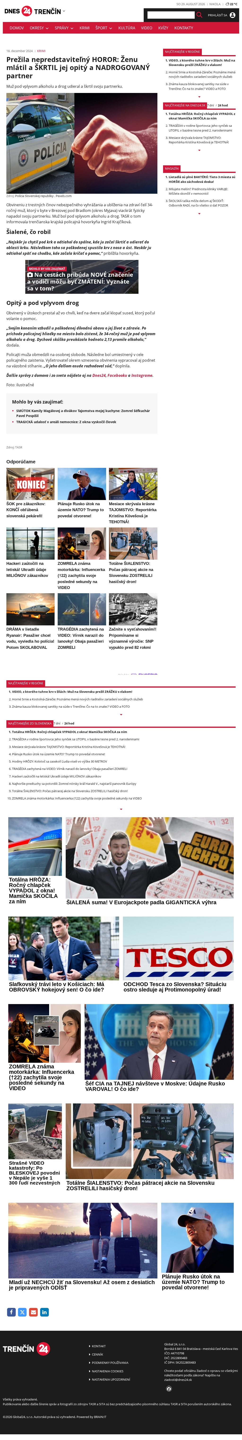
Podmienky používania (109, 1363)
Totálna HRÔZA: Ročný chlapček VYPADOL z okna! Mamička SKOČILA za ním (202, 116)
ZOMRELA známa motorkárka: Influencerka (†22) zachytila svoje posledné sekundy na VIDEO (77, 798)
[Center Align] (199, 15)
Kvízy (163, 28)
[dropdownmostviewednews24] (199, 150)
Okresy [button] (38, 28)
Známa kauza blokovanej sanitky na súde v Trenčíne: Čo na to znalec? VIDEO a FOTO (199, 86)
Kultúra (126, 28)
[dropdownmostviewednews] (199, 97)
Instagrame (141, 375)
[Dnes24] (47, 11)
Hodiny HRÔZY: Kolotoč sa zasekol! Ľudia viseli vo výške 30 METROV (59, 761)
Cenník (97, 1354)
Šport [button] (102, 28)
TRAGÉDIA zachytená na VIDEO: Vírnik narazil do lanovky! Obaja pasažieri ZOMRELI (69, 769)
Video (146, 28)
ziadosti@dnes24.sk (178, 1380)
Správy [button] (62, 28)
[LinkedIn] (44, 1312)
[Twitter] (22, 1312)
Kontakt (98, 1346)
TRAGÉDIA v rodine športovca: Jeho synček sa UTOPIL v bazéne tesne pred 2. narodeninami (200, 127)
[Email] (33, 1312)
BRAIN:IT (100, 1417)
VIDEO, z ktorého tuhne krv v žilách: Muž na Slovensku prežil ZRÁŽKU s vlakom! (202, 62)
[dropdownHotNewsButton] (199, 214)
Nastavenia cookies (107, 1371)
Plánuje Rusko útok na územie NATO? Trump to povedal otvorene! (58, 754)
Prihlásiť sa (218, 15)
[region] (63, 11)
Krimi (85, 28)
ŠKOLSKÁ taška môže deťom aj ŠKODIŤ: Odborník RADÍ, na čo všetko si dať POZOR (198, 203)
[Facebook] (11, 1312)
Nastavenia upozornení (110, 1379)
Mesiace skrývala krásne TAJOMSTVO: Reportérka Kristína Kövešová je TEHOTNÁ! (199, 140)
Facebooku (117, 375)
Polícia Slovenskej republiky (34, 196)
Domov (17, 28)
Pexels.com (64, 196)
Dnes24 (99, 375)
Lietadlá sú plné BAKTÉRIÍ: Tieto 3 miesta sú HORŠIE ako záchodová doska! (202, 179)
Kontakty (183, 28)
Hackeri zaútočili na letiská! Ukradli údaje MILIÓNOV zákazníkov (56, 776)
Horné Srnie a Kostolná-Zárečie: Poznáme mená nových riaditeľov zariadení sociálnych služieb (202, 74)
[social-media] (168, 1389)
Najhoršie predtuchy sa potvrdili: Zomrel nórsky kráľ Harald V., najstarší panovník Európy (74, 783)
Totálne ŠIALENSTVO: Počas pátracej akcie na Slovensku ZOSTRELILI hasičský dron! (70, 791)
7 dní (210, 105)
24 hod (223, 105)
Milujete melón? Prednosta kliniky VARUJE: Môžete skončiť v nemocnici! (198, 191)
